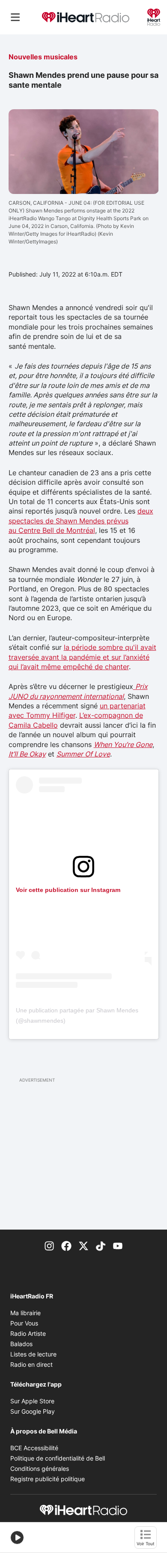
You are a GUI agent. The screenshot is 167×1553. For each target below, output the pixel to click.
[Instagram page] (49, 1245)
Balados (21, 1343)
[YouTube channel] (118, 1245)
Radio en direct (31, 1364)
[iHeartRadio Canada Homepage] (85, 17)
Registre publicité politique (47, 1478)
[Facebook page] (66, 1245)
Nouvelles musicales (43, 56)
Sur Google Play (32, 1411)
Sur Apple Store (32, 1401)
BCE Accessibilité (34, 1448)
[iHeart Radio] (153, 16)
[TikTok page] (100, 1245)
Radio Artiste (28, 1333)
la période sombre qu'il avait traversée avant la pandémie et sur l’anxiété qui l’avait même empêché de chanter (82, 657)
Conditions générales (39, 1468)
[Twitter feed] (83, 1245)
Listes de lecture (33, 1354)
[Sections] (15, 17)
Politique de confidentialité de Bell (57, 1458)
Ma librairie (25, 1312)
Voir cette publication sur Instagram (68, 889)
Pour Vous (24, 1323)
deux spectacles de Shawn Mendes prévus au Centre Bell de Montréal (81, 521)
